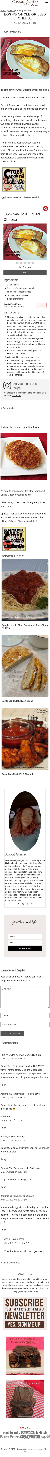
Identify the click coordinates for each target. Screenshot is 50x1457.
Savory (11, 10)
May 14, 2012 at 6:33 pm (13, 1097)
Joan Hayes (11, 1239)
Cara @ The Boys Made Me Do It (18, 1168)
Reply (3, 1085)
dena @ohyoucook (10, 1136)
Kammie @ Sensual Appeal (15, 1196)
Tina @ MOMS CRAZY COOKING (18, 1055)
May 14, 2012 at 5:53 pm (13, 1058)
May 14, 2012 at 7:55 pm (13, 1140)
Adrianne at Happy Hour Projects (17, 1094)
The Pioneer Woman (16, 154)
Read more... (17, 900)
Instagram (16, 396)
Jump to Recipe (12, 32)
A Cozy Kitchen (32, 142)
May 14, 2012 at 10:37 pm (14, 1172)
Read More (33, 1291)
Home (3, 10)
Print (25, 273)
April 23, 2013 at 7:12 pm (18, 1243)
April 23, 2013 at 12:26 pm (14, 1199)
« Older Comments (10, 1262)
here (9, 506)
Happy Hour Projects (11, 1120)
